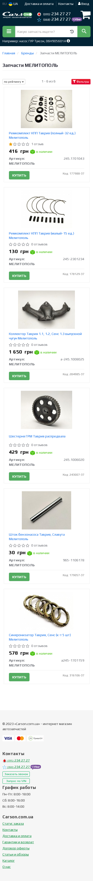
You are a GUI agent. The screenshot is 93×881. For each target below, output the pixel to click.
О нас (6, 867)
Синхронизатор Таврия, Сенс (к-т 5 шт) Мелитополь (40, 637)
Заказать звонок (16, 774)
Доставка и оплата (39, 4)
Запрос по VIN (16, 781)
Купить (19, 175)
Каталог (8, 860)
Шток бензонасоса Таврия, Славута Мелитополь (37, 536)
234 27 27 (57, 13)
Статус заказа (13, 823)
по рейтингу (13, 81)
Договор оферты (16, 848)
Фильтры (82, 81)
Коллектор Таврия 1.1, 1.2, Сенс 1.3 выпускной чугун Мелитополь (45, 336)
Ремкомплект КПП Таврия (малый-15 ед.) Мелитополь (41, 235)
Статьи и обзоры (15, 854)
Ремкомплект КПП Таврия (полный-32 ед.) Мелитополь (42, 135)
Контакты (65, 4)
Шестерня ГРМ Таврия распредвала (37, 436)
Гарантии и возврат (18, 842)
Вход (85, 4)
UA (15, 4)
